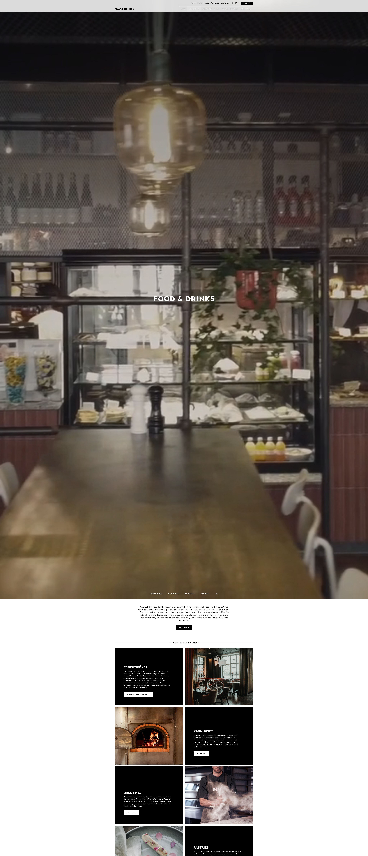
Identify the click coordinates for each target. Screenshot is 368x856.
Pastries (205, 594)
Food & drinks (194, 9)
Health (224, 9)
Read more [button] (201, 754)
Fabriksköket (156, 594)
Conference (207, 9)
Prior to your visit (197, 3)
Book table (184, 628)
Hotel (183, 9)
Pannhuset (173, 594)
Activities (234, 9)
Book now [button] (247, 3)
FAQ (216, 594)
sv (236, 6)
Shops (216, 9)
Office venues (246, 9)
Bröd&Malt (190, 594)
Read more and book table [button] (138, 694)
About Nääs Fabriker (212, 3)
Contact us (225, 3)
